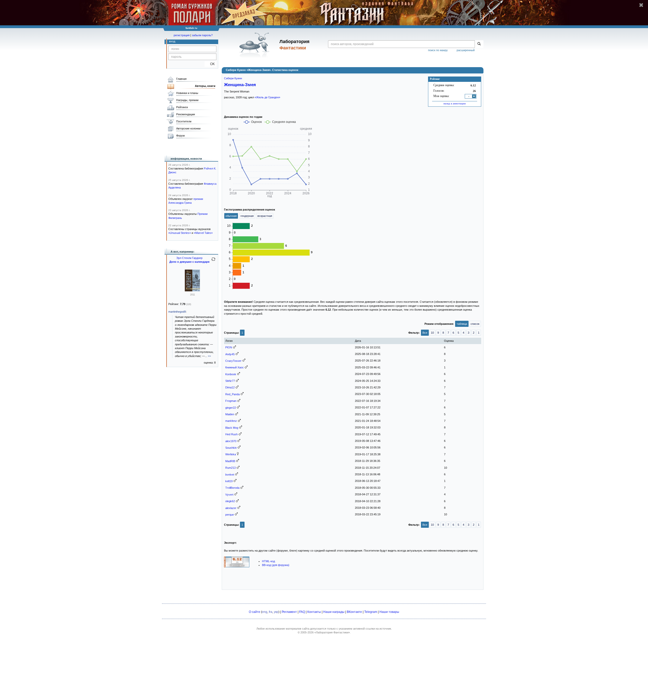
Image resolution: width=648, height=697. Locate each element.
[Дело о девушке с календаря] (192, 290)
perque (229, 514)
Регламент (289, 612)
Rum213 (230, 467)
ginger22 (230, 407)
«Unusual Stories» (179, 232)
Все (424, 332)
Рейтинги (182, 107)
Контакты (314, 612)
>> (209, 355)
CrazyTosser (233, 360)
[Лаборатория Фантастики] (255, 45)
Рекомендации (185, 114)
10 (432, 332)
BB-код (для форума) (275, 565)
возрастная (264, 215)
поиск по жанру (438, 50)
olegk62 (230, 501)
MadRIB (230, 461)
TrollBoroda (232, 487)
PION (228, 347)
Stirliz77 (230, 380)
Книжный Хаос (234, 367)
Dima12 (230, 387)
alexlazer (230, 508)
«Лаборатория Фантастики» (332, 632)
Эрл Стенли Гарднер (189, 257)
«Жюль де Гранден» (267, 97)
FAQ (302, 612)
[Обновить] (213, 261)
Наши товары (389, 612)
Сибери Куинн (233, 78)
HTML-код (268, 561)
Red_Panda (232, 394)
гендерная (247, 215)
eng (264, 612)
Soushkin (231, 447)
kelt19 (229, 481)
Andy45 (230, 354)
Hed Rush (231, 434)
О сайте (254, 612)
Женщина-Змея (240, 84)
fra (270, 612)
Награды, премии (187, 100)
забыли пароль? (202, 35)
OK (210, 64)
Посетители (183, 121)
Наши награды (334, 612)
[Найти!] (479, 44)
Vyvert (229, 494)
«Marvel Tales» (203, 232)
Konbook (230, 374)
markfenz (231, 420)
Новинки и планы (187, 93)
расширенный (466, 50)
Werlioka (230, 454)
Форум (180, 135)
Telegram (370, 612)
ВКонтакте (354, 612)
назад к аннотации (454, 103)
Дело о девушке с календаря (189, 261)
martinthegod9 (177, 311)
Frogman (230, 400)
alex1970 (230, 441)
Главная (181, 78)
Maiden (229, 414)
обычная (231, 215)
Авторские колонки (188, 128)
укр (276, 612)
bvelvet (229, 474)
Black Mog (231, 427)
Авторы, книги (205, 85)
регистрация (182, 35)
